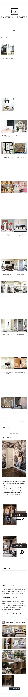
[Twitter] (17, 498)
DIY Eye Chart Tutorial (7, 334)
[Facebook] (11, 432)
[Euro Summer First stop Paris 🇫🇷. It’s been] (20, 656)
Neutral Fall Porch (20, 274)
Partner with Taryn (5, 580)
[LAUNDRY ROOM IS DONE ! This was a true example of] (8, 681)
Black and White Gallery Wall (7, 157)
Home (3, 572)
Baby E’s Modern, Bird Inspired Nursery (7, 412)
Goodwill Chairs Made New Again (7, 373)
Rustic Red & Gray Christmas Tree (20, 196)
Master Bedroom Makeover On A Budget (20, 235)
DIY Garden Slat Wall (20, 157)
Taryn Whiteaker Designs (14, 15)
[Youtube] (20, 498)
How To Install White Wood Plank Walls (7, 136)
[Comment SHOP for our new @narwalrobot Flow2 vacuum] (8, 656)
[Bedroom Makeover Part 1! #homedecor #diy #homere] (20, 631)
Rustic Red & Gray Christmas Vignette (7, 235)
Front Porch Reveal (20, 334)
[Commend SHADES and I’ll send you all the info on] (8, 631)
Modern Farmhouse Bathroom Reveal (8, 114)
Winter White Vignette (20, 135)
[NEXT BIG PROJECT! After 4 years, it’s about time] (8, 643)
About (3, 574)
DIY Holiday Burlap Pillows (20, 372)
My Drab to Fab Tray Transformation (20, 296)
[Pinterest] (17, 432)
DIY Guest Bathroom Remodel (20, 411)
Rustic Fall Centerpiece (7, 296)
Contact (3, 577)
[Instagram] (14, 432)
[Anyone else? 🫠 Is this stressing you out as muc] (20, 643)
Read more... (18, 494)
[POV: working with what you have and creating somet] (20, 668)
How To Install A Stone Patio (7, 58)
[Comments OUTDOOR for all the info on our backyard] (8, 668)
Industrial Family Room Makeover (7, 275)
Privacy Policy (20, 593)
